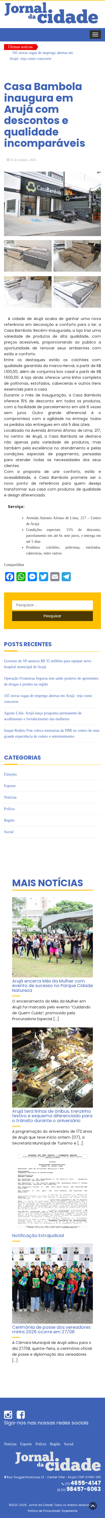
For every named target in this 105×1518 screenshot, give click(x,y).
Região (9, 820)
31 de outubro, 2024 (23, 160)
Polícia (9, 809)
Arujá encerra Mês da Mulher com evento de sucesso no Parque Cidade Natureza (52, 985)
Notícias (10, 797)
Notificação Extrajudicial (38, 1235)
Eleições (10, 774)
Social (8, 832)
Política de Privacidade (44, 1511)
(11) (80, 1490)
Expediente (69, 1511)
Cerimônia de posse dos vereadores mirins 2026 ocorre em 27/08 (51, 1329)
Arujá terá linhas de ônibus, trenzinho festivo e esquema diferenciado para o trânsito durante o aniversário (52, 1116)
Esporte (10, 786)
